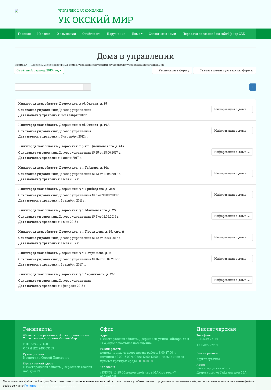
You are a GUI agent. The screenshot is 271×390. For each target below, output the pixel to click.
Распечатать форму (174, 70)
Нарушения (116, 34)
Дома (136, 34)
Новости (43, 34)
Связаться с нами (162, 34)
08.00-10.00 (145, 361)
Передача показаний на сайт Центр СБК (214, 34)
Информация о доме (232, 109)
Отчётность (91, 34)
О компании (66, 34)
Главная (24, 34)
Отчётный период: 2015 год (38, 70)
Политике (30, 385)
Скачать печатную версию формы (226, 70)
